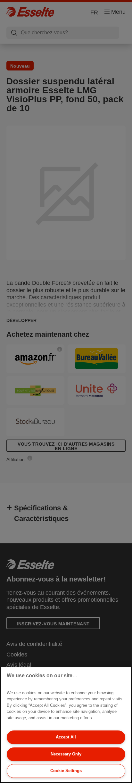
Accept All (66, 737)
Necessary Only (66, 754)
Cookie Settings (66, 770)
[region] (66, 725)
